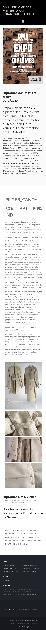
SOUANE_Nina (11, 544)
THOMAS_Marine (24, 544)
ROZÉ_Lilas (36, 541)
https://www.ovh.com (29, 594)
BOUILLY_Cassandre (13, 530)
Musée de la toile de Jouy (11, 571)
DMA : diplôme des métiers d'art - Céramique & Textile (19, 11)
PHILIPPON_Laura (31, 537)
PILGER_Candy (11, 541)
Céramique (30, 620)
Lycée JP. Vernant (8, 565)
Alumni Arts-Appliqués (30, 571)
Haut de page (24, 627)
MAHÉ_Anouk (23, 534)
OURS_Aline (34, 534)
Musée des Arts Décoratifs (31, 568)
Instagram (6, 580)
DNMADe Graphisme (29, 565)
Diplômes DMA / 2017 (19, 497)
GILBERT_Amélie (29, 530)
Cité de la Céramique (9, 568)
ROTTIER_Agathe (24, 541)
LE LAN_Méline (11, 534)
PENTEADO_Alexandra (14, 537)
